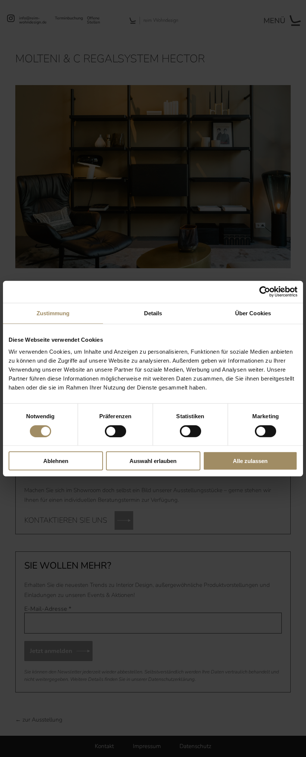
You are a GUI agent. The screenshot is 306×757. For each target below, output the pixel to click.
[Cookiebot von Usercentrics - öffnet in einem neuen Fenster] (264, 291)
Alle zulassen (250, 461)
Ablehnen (55, 461)
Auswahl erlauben (153, 461)
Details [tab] (153, 313)
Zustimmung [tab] (53, 313)
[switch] (115, 431)
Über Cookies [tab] (253, 313)
